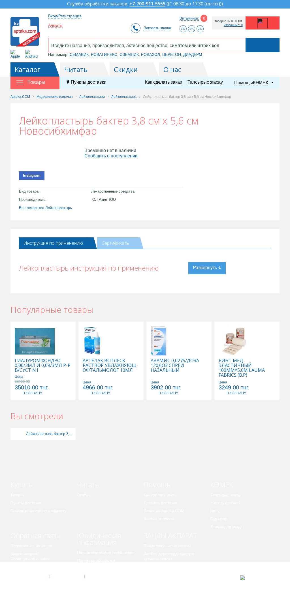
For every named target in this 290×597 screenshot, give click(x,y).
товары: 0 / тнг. (229, 21)
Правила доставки (160, 503)
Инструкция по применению (53, 243)
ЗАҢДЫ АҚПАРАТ (170, 535)
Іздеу (214, 511)
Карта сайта (102, 577)
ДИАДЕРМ (192, 54)
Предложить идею (27, 566)
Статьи (83, 495)
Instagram (31, 175)
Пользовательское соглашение (106, 552)
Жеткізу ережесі (225, 503)
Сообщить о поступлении (111, 155)
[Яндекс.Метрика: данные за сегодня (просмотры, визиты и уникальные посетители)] (256, 577)
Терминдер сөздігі (227, 526)
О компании (66, 577)
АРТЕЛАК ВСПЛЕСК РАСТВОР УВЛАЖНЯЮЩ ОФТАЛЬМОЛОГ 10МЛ (110, 365)
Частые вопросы (159, 518)
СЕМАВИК (79, 54)
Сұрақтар (218, 518)
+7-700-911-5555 (147, 4)
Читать (76, 69)
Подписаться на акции (31, 545)
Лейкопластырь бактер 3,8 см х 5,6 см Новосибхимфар (50, 434)
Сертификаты (115, 243)
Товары (17, 495)
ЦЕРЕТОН (171, 54)
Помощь (157, 484)
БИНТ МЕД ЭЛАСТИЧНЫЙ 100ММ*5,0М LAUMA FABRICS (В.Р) (242, 367)
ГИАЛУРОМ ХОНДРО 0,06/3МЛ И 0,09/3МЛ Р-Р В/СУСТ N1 (43, 365)
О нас (172, 69)
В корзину (32, 393)
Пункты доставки (88, 82)
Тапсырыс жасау (205, 82)
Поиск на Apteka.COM (164, 511)
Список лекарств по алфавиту (38, 511)
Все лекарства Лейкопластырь (45, 208)
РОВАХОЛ (150, 54)
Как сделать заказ (163, 82)
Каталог (27, 69)
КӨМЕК (221, 484)
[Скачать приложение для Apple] (16, 54)
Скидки (126, 69)
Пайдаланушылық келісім (167, 545)
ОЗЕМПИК (129, 54)
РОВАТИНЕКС (104, 54)
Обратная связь (35, 535)
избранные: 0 (233, 25)
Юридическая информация (99, 539)
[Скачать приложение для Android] (32, 54)
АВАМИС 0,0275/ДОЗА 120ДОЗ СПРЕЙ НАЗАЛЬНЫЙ (175, 365)
